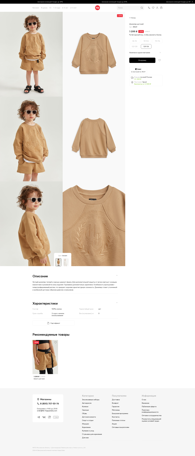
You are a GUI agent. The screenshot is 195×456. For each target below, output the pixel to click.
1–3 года (57, 8)
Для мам (85, 438)
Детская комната (89, 417)
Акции (114, 424)
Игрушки (85, 424)
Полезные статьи (118, 420)
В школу (44, 8)
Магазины (116, 410)
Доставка (116, 400)
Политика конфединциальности (150, 411)
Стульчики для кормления (92, 434)
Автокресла (86, 403)
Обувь (84, 413)
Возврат (115, 403)
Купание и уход (88, 431)
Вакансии (145, 403)
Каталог (35, 8)
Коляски (85, 406)
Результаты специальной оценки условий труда (151, 420)
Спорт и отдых (87, 420)
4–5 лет (65, 8)
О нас (144, 400)
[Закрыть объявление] (192, 1)
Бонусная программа (120, 413)
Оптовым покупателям (120, 427)
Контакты (115, 417)
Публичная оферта (149, 406)
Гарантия (115, 406)
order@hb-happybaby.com (47, 411)
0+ (50, 8)
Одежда (85, 410)
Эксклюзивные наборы (90, 400)
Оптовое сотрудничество (152, 415)
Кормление (86, 427)
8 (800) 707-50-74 (49, 403)
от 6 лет (73, 8)
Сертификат (55, 323)
